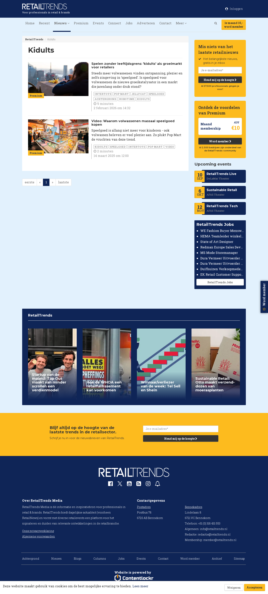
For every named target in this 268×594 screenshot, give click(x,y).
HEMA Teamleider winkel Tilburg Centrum (222, 236)
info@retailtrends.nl (213, 529)
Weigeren (234, 587)
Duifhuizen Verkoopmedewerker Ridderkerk (222, 269)
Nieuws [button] (60, 23)
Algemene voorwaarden (38, 536)
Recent (44, 23)
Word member (219, 141)
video (169, 146)
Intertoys (103, 93)
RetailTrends (34, 39)
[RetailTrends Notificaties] (157, 484)
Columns (99, 558)
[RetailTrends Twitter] (119, 485)
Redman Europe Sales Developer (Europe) (222, 247)
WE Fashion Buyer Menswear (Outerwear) (222, 231)
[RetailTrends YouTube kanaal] (129, 484)
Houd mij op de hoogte (219, 80)
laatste (63, 182)
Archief (217, 558)
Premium (81, 23)
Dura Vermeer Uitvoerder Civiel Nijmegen (222, 263)
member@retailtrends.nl (219, 540)
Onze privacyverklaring (38, 531)
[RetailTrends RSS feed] (138, 484)
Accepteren (255, 587)
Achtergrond (105, 99)
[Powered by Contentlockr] (134, 578)
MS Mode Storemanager (219, 253)
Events (98, 23)
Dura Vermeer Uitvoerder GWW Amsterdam (222, 258)
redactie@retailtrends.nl (214, 534)
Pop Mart (121, 93)
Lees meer (140, 586)
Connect (114, 23)
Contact (165, 23)
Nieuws (56, 558)
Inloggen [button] (236, 9)
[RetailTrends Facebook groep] (110, 484)
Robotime (126, 99)
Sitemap (239, 558)
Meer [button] (180, 23)
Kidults (143, 99)
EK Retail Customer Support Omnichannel (222, 274)
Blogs (77, 558)
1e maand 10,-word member (233, 24)
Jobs (128, 23)
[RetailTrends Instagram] (148, 484)
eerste (29, 182)
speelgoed (156, 93)
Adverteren (146, 23)
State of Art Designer (216, 242)
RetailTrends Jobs (220, 282)
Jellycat (138, 93)
